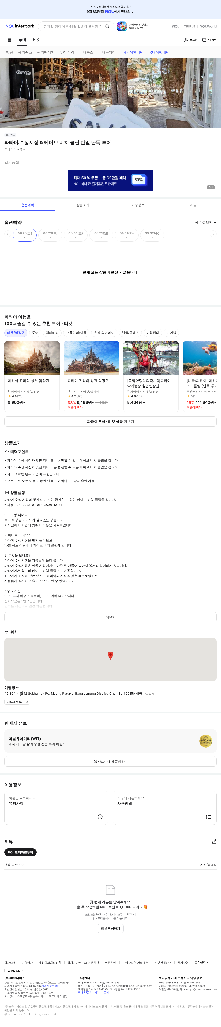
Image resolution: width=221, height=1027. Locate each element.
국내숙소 (86, 52)
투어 (35, 333)
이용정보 (138, 205)
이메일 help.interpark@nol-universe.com (128, 985)
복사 (151, 694)
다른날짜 (205, 222)
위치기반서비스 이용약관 (83, 962)
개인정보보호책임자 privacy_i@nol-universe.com (188, 989)
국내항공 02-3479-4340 (125, 989)
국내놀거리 (107, 52)
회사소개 (10, 962)
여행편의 (152, 333)
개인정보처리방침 (50, 962)
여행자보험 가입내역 (135, 962)
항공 (9, 52)
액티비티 (52, 333)
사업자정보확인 (50, 985)
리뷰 (193, 205)
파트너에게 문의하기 (113, 761)
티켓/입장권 (16, 333)
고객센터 (200, 962)
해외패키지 (45, 52)
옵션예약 (27, 205)
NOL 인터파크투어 (20, 852)
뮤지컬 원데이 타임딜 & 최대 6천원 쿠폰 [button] (72, 26)
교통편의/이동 (76, 333)
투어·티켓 (67, 52)
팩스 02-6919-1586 (89, 985)
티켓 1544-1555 (109, 982)
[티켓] (36, 39)
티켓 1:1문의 (102, 992)
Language (14, 970)
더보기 (110, 617)
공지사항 (183, 962)
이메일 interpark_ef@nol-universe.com (182, 985)
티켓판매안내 (163, 962)
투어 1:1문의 (85, 992)
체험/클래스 (130, 333)
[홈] (9, 39)
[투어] (22, 39)
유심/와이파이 (104, 333)
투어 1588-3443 (88, 982)
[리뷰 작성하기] (214, 841)
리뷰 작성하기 (110, 928)
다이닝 (171, 333)
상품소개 (82, 205)
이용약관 (27, 962)
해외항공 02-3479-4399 (93, 989)
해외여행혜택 (133, 52)
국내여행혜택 (159, 52)
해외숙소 (25, 52)
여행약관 (110, 962)
